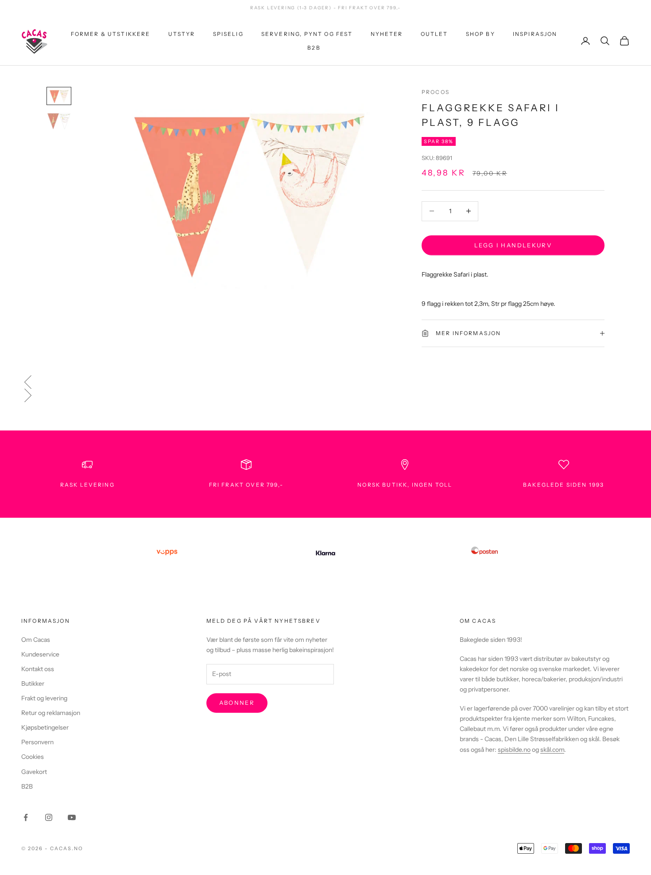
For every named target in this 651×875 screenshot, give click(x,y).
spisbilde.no (514, 750)
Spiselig (228, 34)
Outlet (434, 34)
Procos (436, 92)
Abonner (237, 702)
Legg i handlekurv (513, 244)
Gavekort (34, 772)
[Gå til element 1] (58, 96)
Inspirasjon (535, 34)
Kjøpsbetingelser (45, 727)
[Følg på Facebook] (25, 817)
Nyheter (387, 34)
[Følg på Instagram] (48, 817)
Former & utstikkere (111, 34)
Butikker (32, 684)
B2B (313, 47)
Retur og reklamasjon (50, 713)
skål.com (552, 750)
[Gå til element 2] (58, 121)
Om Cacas (35, 640)
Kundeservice (40, 654)
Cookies (32, 757)
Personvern (37, 742)
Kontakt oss (37, 669)
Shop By (480, 34)
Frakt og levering (44, 698)
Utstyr (181, 34)
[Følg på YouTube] (71, 817)
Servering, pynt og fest (307, 34)
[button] (325, 382)
